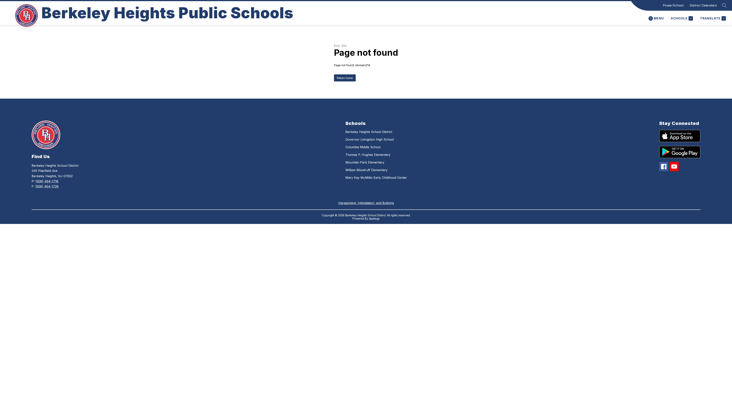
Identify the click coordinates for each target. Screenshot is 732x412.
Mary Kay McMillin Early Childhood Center (376, 177)
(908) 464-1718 (46, 181)
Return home (345, 78)
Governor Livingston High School (369, 139)
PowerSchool (673, 5)
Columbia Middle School (362, 147)
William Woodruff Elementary (366, 170)
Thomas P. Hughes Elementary (367, 155)
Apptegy (374, 218)
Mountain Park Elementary (364, 162)
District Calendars (703, 5)
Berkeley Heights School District (368, 132)
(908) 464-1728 (47, 186)
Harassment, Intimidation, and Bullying (366, 203)
